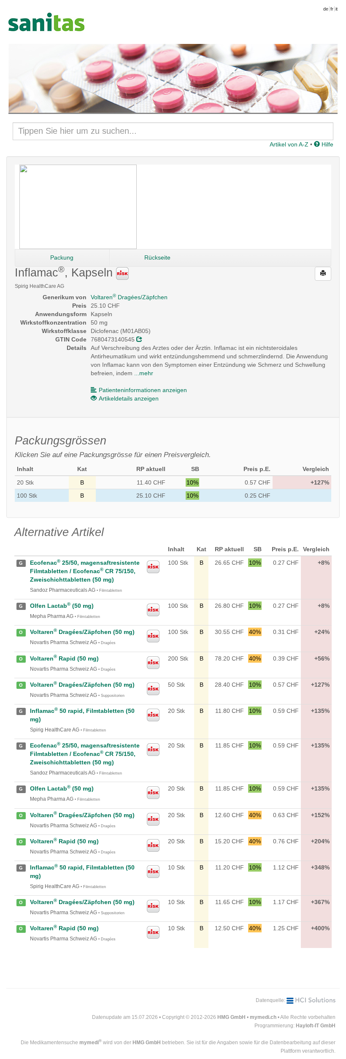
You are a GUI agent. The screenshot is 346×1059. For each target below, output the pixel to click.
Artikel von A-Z (289, 144)
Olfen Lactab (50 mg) (62, 605)
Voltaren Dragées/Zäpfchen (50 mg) (82, 631)
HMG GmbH (231, 1017)
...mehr (143, 373)
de (325, 8)
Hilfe (326, 144)
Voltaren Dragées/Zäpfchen (129, 297)
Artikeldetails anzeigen (129, 398)
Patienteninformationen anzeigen (143, 390)
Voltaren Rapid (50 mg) (64, 658)
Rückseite (157, 257)
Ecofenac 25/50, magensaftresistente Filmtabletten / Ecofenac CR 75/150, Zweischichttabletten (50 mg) (85, 571)
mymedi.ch (263, 1017)
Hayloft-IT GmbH (315, 1026)
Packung (61, 257)
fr (331, 8)
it (336, 8)
